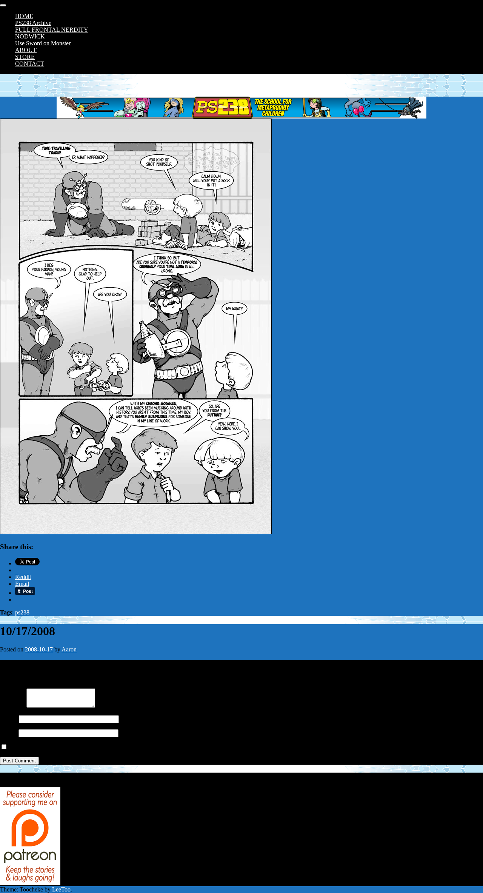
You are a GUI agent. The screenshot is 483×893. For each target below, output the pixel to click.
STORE (25, 57)
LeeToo (61, 889)
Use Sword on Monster (43, 43)
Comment (11, 705)
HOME (24, 16)
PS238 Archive (33, 23)
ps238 (22, 612)
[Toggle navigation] (3, 5)
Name (7, 719)
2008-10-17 (39, 649)
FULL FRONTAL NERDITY (51, 29)
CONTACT (29, 63)
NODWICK (30, 36)
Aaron (69, 649)
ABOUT (26, 50)
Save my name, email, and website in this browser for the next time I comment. (103, 747)
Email (7, 733)
